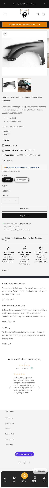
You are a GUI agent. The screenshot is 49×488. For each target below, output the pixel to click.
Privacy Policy (10, 439)
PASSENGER (21, 180)
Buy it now (24, 215)
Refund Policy (10, 434)
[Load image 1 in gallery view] (9, 85)
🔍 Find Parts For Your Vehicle (24, 24)
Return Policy (7, 321)
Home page (9, 418)
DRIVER (7, 180)
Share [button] (6, 270)
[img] (24, 365)
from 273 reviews (23, 368)
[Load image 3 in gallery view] (24, 85)
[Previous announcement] (4, 4)
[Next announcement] (44, 4)
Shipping (4, 171)
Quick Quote (7, 299)
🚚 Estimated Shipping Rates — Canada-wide (21, 167)
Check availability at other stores (17, 230)
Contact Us (9, 445)
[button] (4, 14)
